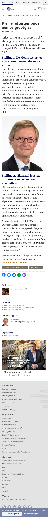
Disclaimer (6, 481)
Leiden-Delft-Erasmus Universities (14, 474)
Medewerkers (26, 2)
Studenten (17, 2)
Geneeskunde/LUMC (9, 425)
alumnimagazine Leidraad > (15, 262)
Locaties (5, 477)
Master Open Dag (8, 409)
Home (3, 15)
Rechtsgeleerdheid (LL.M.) (14, 310)
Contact (5, 491)
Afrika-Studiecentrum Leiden (12, 442)
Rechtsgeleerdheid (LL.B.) (14, 305)
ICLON (4, 449)
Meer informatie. (39, 510)
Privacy (4, 488)
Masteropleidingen (9, 392)
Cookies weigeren (32, 514)
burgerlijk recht (36, 268)
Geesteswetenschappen (10, 421)
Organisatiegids (36, 2)
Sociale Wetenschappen (10, 435)
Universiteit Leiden (7, 2)
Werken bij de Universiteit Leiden (14, 460)
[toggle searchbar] (34, 8)
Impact (4, 471)
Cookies (5, 484)
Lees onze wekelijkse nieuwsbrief (14, 500)
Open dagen (6, 406)
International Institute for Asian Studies (16, 452)
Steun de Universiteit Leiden (12, 464)
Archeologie (6, 418)
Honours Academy (9, 445)
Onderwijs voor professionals (12, 399)
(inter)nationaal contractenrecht (15, 268)
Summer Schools (8, 403)
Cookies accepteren (12, 514)
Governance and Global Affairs (13, 428)
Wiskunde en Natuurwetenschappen (15, 438)
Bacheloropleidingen (9, 389)
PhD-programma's (8, 396)
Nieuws (10, 15)
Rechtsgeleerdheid (11, 335)
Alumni (4, 467)
